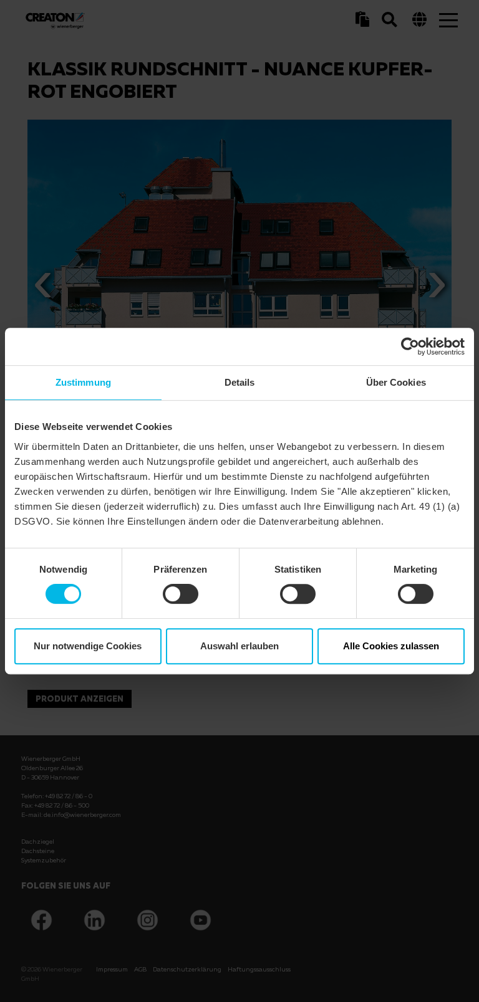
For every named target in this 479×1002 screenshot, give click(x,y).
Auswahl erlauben (239, 646)
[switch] (180, 594)
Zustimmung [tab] (83, 382)
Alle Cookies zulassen (391, 646)
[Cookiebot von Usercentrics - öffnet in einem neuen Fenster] (410, 346)
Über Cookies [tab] (396, 382)
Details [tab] (240, 382)
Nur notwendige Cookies (88, 646)
